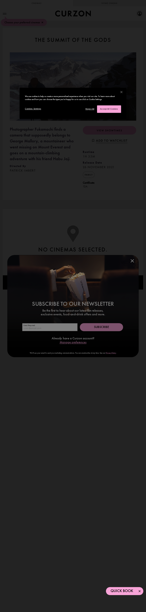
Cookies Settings (33, 109)
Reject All (89, 109)
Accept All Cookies (109, 109)
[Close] (121, 92)
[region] (73, 103)
